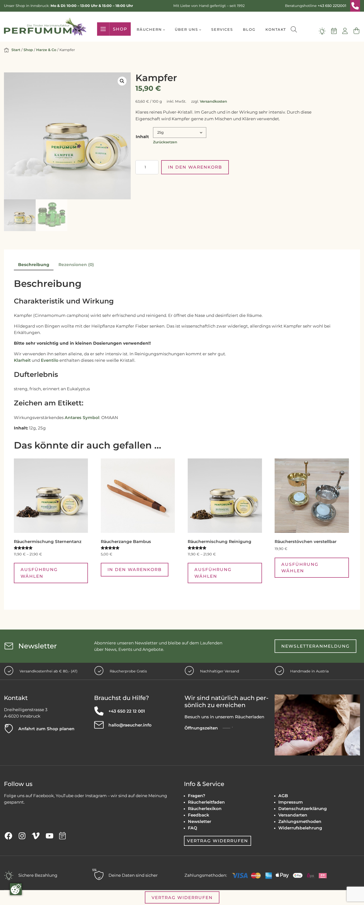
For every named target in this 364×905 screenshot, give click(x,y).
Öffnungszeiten (201, 727)
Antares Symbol (82, 417)
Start (15, 50)
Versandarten (292, 815)
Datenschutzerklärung (302, 808)
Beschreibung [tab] (33, 264)
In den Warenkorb (195, 167)
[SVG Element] (355, 6)
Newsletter (199, 821)
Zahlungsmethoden (299, 821)
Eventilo (49, 360)
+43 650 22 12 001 (126, 711)
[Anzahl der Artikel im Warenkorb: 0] (356, 31)
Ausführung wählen (39, 573)
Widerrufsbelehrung (300, 827)
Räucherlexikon (205, 808)
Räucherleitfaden (206, 802)
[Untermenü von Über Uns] (200, 30)
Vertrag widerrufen (217, 840)
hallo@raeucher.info (130, 725)
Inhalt (142, 136)
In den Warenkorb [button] (134, 569)
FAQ (192, 827)
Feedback (198, 815)
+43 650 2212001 (332, 5)
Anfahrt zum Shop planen (46, 728)
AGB (283, 795)
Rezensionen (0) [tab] (76, 264)
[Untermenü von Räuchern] (164, 30)
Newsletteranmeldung (315, 646)
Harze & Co (46, 50)
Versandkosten (213, 101)
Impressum (290, 802)
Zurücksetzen (165, 142)
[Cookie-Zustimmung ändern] (16, 889)
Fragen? (196, 795)
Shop (120, 29)
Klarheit (22, 360)
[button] (122, 81)
